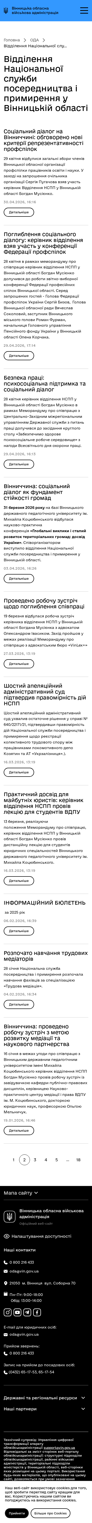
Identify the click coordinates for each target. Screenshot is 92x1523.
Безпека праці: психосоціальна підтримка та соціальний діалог (45, 383)
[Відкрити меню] (84, 10)
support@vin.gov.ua (59, 1447)
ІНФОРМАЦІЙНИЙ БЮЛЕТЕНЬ (45, 903)
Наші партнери (20, 1408)
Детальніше (19, 212)
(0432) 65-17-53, (23, 1372)
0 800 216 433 (22, 1353)
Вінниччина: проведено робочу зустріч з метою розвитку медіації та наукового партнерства (36, 1035)
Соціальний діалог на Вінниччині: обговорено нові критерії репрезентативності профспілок (43, 140)
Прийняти (17, 1513)
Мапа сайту (18, 1193)
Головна (12, 40)
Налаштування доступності (41, 1236)
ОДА (34, 40)
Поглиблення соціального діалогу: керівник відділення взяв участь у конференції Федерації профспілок (43, 243)
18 (78, 1159)
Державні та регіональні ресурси (40, 1397)
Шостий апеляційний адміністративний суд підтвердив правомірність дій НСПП (45, 694)
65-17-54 (46, 1372)
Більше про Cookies (50, 1513)
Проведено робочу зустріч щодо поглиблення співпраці (44, 603)
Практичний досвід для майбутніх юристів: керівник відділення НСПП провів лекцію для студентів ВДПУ (43, 803)
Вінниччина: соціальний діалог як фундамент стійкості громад (37, 492)
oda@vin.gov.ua (24, 1334)
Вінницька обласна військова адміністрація (35, 10)
